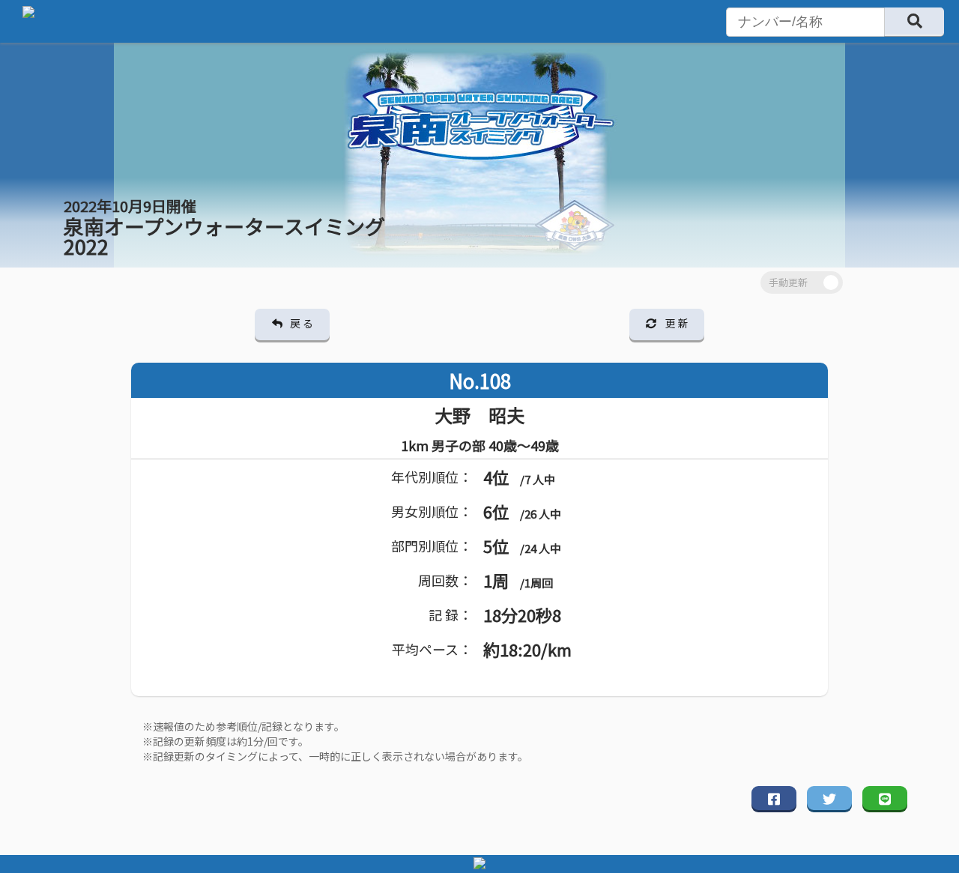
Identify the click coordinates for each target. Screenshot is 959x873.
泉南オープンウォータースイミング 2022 (224, 228)
